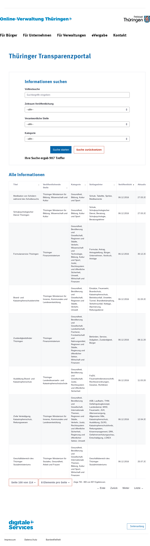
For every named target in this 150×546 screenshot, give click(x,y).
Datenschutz (30, 540)
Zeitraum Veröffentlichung (39, 104)
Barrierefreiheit (53, 540)
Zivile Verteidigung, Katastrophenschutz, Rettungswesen (22, 419)
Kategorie (30, 133)
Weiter (125, 488)
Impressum (10, 540)
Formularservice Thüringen (26, 254)
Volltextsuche (32, 89)
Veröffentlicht (125, 184)
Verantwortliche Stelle (37, 118)
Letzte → (138, 488)
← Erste (101, 488)
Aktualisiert (143, 184)
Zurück (113, 488)
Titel (15, 184)
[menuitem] (8, 35)
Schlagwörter (96, 184)
